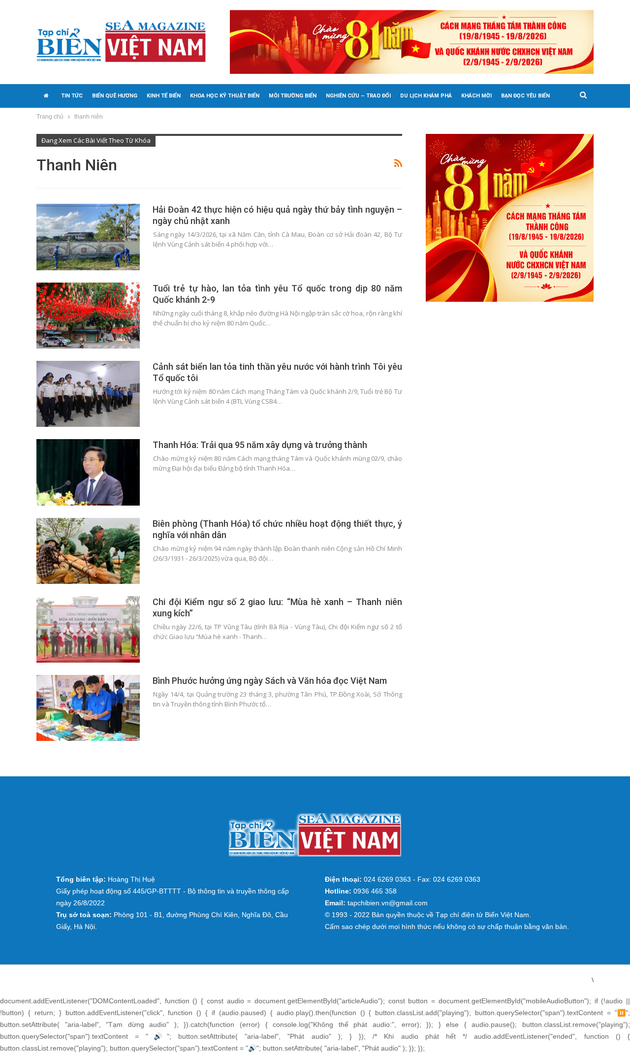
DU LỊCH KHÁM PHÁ (426, 96)
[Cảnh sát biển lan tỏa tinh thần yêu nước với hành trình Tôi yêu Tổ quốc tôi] (88, 394)
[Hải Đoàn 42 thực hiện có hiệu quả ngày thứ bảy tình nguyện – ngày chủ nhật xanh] (88, 237)
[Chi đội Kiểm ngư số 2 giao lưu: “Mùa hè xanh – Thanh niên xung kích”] (88, 629)
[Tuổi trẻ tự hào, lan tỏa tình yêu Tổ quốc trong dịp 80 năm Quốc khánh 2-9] (88, 316)
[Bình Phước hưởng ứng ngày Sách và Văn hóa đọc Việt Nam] (88, 708)
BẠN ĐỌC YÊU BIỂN (525, 96)
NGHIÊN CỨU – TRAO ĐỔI (358, 96)
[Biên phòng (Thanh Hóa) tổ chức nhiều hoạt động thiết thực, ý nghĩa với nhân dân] (88, 551)
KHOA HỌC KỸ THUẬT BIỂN (224, 96)
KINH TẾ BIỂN (164, 96)
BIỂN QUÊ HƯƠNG (114, 96)
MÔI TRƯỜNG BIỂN (292, 96)
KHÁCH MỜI (476, 96)
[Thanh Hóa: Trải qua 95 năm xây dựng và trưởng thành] (88, 472)
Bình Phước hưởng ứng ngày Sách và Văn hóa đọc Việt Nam (270, 680)
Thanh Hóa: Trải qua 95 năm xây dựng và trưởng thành (260, 445)
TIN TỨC (72, 96)
